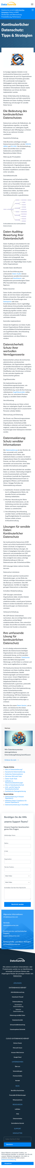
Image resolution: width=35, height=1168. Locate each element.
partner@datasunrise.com (11, 944)
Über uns (17, 1066)
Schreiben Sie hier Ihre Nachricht (15, 887)
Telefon (6, 843)
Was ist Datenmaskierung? (13, 769)
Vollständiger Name (9, 835)
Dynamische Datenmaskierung (15, 772)
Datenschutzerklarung (8, 1159)
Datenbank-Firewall (17, 997)
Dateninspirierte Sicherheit (17, 1029)
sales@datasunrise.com (10, 925)
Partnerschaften (17, 1076)
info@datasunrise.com (10, 917)
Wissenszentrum (17, 1100)
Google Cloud (17, 1057)
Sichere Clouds (17, 1043)
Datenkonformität (17, 1020)
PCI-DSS (14, 146)
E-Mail (6, 851)
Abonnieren (9, 1144)
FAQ (17, 1114)
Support (17, 1128)
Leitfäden (17, 1109)
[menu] (32, 3)
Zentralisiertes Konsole (17, 1123)
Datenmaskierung (11, 450)
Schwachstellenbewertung (17, 1024)
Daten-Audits (16, 274)
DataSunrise (25, 657)
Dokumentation (17, 1118)
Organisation (8, 859)
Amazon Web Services (17, 1052)
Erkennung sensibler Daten (17, 1015)
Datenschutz (17, 976)
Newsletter (17, 1133)
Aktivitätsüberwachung (17, 992)
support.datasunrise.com (11, 936)
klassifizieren (17, 278)
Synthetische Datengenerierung (15, 791)
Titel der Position (9, 867)
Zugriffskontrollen (19, 392)
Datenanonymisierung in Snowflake (16, 804)
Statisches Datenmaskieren (14, 774)
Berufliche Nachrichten (17, 1090)
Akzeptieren (8, 1163)
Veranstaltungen (17, 1071)
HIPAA (5, 146)
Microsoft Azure (17, 1048)
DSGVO (28, 144)
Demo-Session (22, 705)
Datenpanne (7, 301)
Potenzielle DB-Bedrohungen (17, 1095)
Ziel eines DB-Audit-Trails (13, 776)
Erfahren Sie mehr (10, 760)
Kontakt (17, 1080)
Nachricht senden (17, 904)
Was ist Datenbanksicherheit (14, 785)
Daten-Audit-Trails (11, 778)
